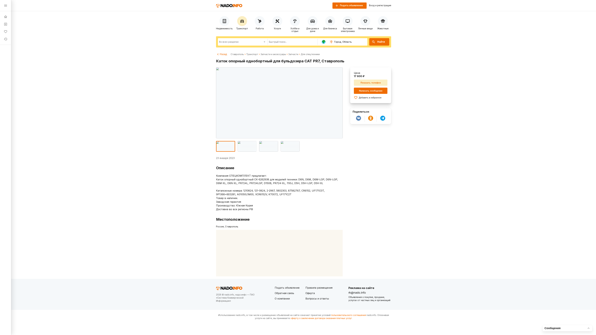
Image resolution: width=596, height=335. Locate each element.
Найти (381, 41)
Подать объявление (287, 287)
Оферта (310, 293)
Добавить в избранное (370, 97)
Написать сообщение (370, 90)
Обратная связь (284, 293)
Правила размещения (318, 287)
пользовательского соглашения (348, 315)
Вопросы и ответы (317, 298)
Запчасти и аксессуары (273, 54)
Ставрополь (237, 54)
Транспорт (252, 54)
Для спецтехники (310, 54)
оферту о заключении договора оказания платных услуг (321, 318)
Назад (223, 54)
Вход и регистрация (380, 5)
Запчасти (293, 54)
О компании (282, 298)
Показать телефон (371, 82)
